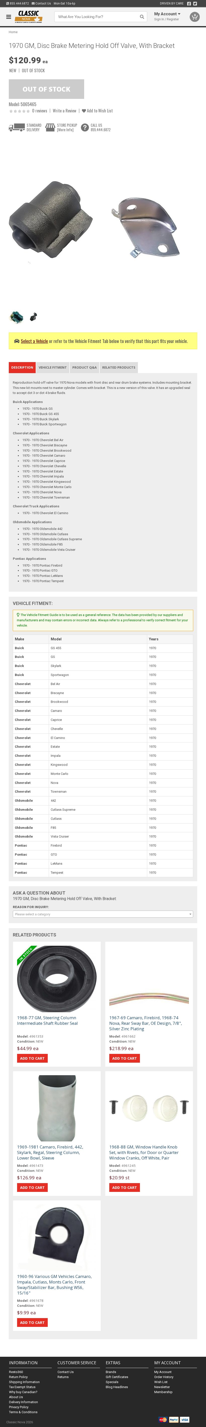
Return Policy (18, 1377)
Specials (112, 1382)
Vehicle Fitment (53, 367)
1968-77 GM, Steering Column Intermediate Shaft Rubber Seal (47, 1020)
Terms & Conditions (23, 1412)
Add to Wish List (99, 110)
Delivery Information (23, 1402)
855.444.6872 (19, 3)
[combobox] (103, 914)
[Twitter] (195, 3)
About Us (16, 1397)
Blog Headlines (117, 1387)
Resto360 (16, 1372)
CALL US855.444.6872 (101, 127)
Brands (111, 1372)
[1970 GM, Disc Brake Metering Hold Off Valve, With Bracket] (94, 222)
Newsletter (162, 1387)
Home (13, 32)
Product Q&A (84, 367)
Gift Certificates (117, 1377)
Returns (63, 1377)
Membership (163, 1392)
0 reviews (39, 110)
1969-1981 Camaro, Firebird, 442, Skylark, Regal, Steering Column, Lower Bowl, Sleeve (50, 1152)
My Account (163, 1372)
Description (22, 367)
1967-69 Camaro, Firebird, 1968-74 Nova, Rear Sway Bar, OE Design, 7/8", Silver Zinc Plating (145, 1023)
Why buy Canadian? (23, 1392)
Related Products (118, 367)
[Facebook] (189, 3)
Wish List (161, 1382)
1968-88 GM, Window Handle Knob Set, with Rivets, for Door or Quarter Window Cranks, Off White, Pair (144, 1152)
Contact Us (43, 3)
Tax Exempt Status (22, 1387)
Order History (163, 1377)
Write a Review (64, 110)
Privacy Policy (18, 1407)
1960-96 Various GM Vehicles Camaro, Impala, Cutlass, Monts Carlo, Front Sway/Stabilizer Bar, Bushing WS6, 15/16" (54, 1284)
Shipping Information (24, 1382)
